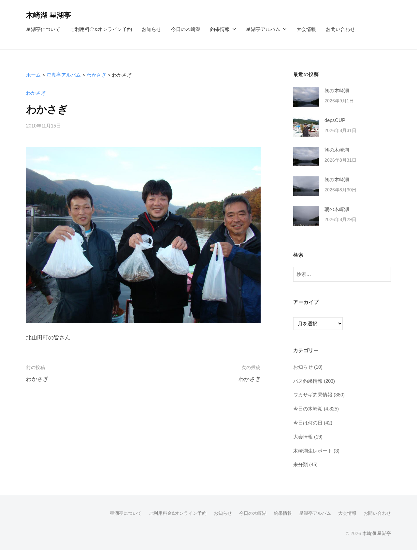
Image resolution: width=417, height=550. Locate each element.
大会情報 (306, 29)
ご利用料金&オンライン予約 (101, 29)
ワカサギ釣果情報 (312, 394)
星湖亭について (43, 29)
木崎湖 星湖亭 (48, 15)
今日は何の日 (308, 422)
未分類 (300, 464)
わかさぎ (96, 75)
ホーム (33, 75)
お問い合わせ (340, 29)
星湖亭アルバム (263, 29)
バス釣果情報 (308, 381)
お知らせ (151, 29)
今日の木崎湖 (185, 29)
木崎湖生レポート (312, 450)
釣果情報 (220, 29)
